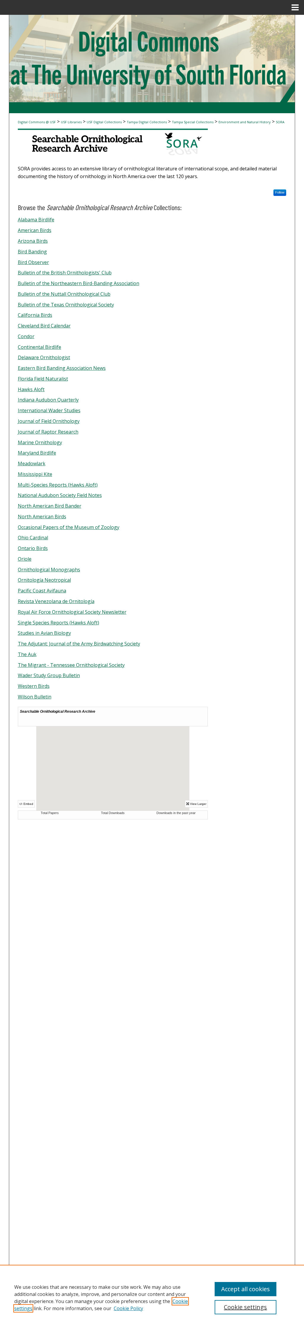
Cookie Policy (128, 1308)
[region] (152, 1297)
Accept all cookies (245, 1289)
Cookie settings (245, 1307)
